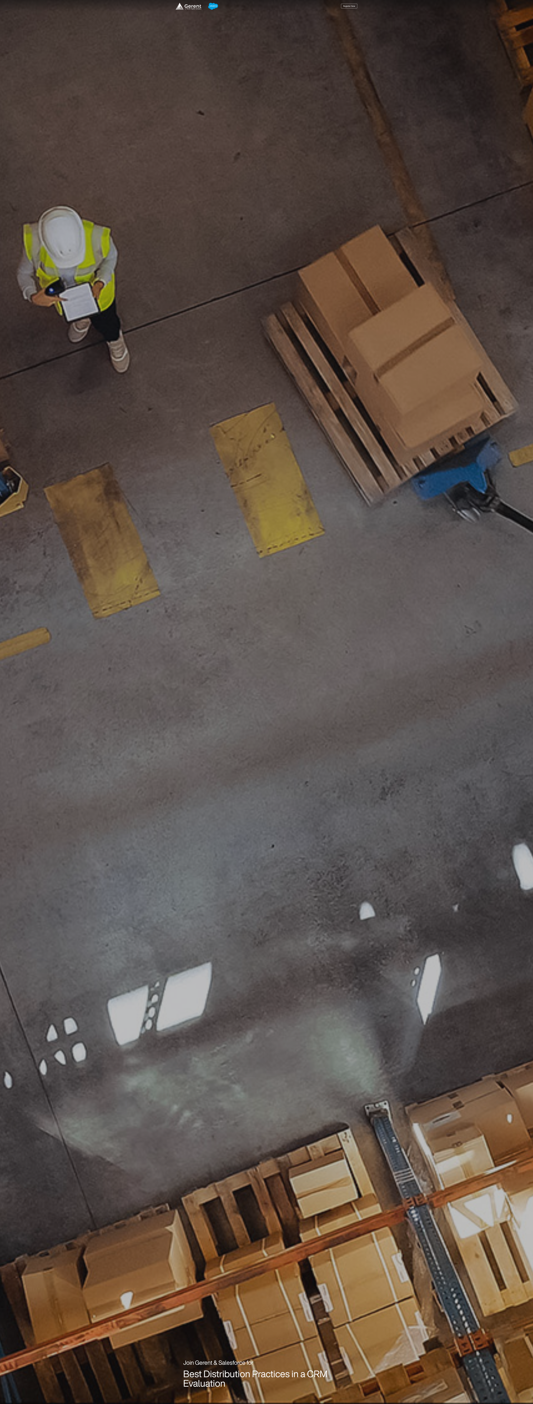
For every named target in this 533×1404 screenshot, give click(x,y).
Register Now (349, 6)
